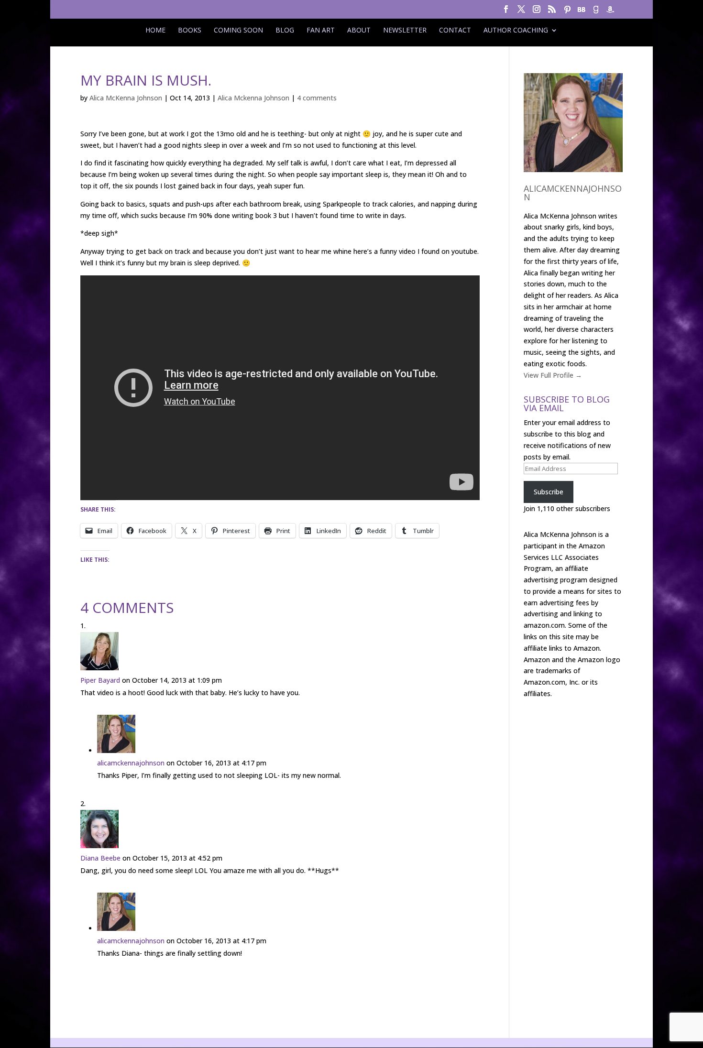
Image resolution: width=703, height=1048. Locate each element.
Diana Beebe (100, 857)
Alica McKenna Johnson (125, 97)
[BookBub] (581, 12)
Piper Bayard (100, 680)
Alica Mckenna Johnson (253, 97)
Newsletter (405, 30)
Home (155, 30)
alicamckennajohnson (131, 762)
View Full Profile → (553, 375)
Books (189, 30)
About (359, 30)
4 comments (317, 97)
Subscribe (548, 491)
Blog (284, 30)
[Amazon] (610, 12)
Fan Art (321, 30)
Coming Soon (238, 30)
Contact (455, 30)
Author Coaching (515, 30)
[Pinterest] (567, 12)
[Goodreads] (596, 12)
